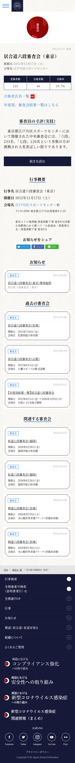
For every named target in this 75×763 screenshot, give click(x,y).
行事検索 (11, 579)
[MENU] (6, 6)
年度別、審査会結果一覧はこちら (31, 104)
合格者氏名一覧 (16, 96)
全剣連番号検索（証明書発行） (15, 588)
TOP (6, 569)
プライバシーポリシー (37, 751)
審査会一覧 (17, 569)
